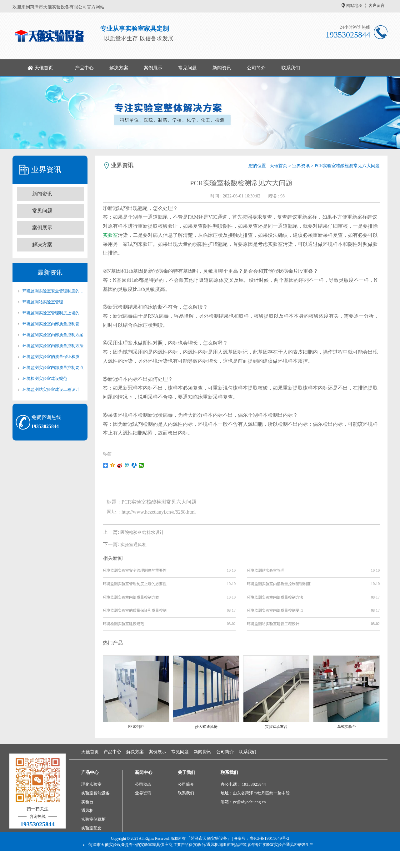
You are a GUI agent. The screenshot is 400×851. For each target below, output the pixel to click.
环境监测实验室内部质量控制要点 (52, 367)
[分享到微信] (141, 465)
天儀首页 (43, 67)
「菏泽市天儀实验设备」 (209, 838)
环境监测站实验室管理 (42, 302)
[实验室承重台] (276, 688)
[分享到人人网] (134, 465)
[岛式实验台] (346, 688)
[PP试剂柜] (136, 688)
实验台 (87, 801)
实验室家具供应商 (156, 844)
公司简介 (256, 67)
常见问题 (187, 67)
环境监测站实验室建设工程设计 (50, 389)
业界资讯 (301, 165)
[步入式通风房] (206, 688)
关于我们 (186, 772)
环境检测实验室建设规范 (44, 378)
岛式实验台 (346, 726)
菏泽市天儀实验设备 (106, 844)
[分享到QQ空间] (112, 465)
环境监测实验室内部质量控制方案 (52, 334)
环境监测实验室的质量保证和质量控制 (53, 356)
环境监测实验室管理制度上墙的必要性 (53, 313)
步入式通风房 (206, 726)
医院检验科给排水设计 (142, 532)
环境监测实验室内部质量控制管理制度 (53, 323)
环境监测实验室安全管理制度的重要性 (53, 291)
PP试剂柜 (136, 726)
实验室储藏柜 (93, 819)
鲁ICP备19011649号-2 (269, 838)
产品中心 (84, 67)
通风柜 (87, 810)
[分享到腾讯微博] (127, 465)
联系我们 (290, 67)
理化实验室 (91, 784)
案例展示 (153, 67)
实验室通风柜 (133, 544)
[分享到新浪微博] (119, 465)
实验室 (110, 235)
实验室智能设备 (95, 793)
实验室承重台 (276, 726)
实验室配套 (91, 828)
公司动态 (143, 784)
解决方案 (118, 67)
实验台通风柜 (286, 844)
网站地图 (354, 5)
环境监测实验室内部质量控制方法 (52, 345)
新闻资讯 (221, 67)
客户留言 (376, 5)
